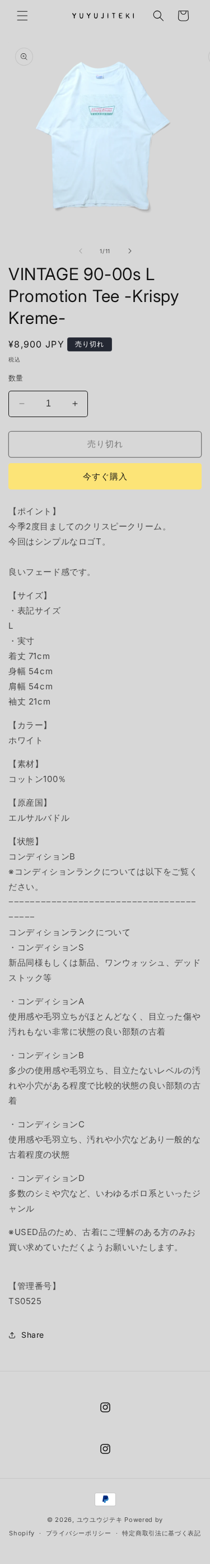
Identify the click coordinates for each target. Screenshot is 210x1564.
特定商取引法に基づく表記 (161, 1533)
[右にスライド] (130, 251)
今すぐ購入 (105, 476)
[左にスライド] (80, 251)
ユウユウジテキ (100, 1520)
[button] (22, 15)
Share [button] (32, 1334)
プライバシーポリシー (78, 1533)
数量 (16, 377)
